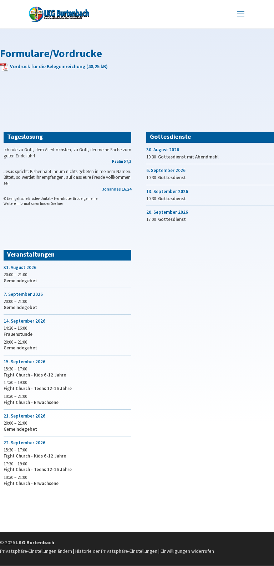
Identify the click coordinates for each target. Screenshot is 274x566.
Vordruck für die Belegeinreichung (47, 66)
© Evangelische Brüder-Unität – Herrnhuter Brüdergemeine (50, 198)
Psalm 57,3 (121, 161)
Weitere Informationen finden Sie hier (33, 203)
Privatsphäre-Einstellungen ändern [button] (36, 551)
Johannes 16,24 (116, 189)
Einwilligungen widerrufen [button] (187, 551)
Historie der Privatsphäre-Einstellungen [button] (116, 551)
